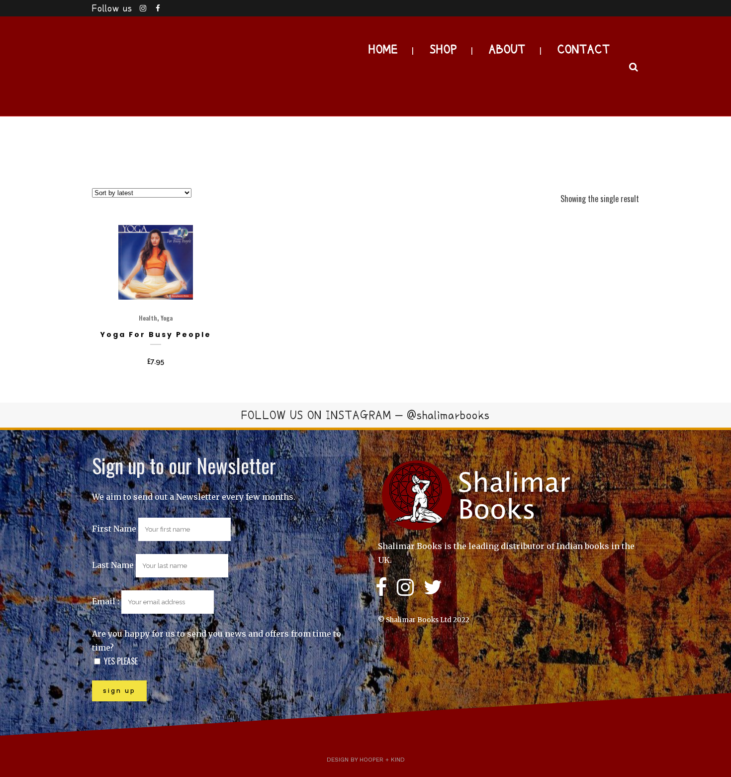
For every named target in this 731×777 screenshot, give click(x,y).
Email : (106, 601)
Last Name (113, 565)
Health (148, 318)
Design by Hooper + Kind (366, 759)
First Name (114, 529)
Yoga (167, 318)
